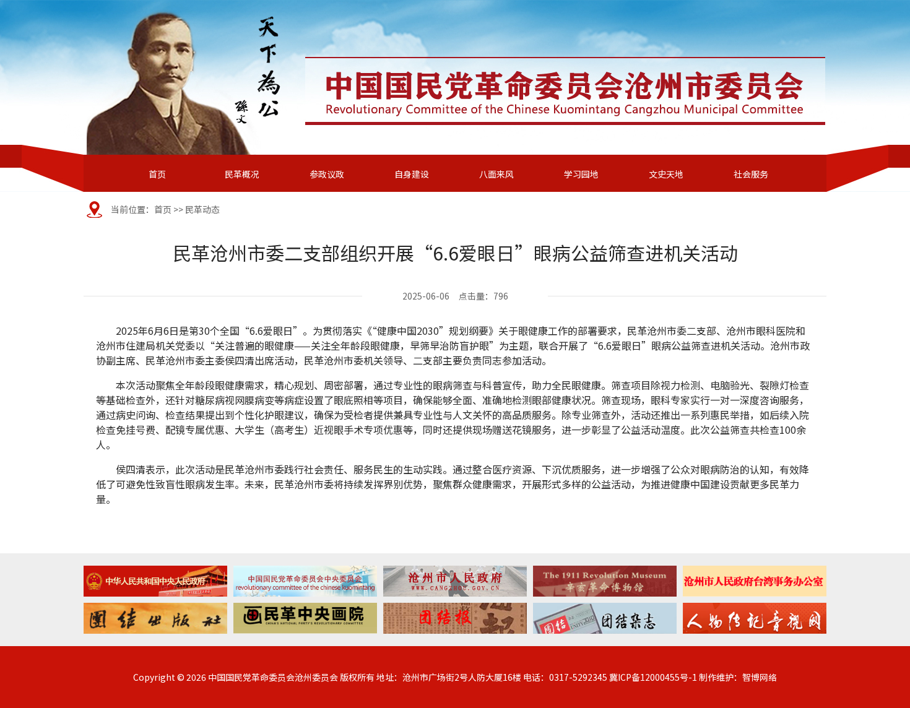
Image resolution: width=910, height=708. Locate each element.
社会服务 (751, 174)
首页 (157, 174)
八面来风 (496, 174)
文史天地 (666, 174)
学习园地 (581, 174)
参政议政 (327, 174)
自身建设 (411, 174)
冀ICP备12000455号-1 (653, 677)
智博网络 (759, 677)
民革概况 (242, 174)
